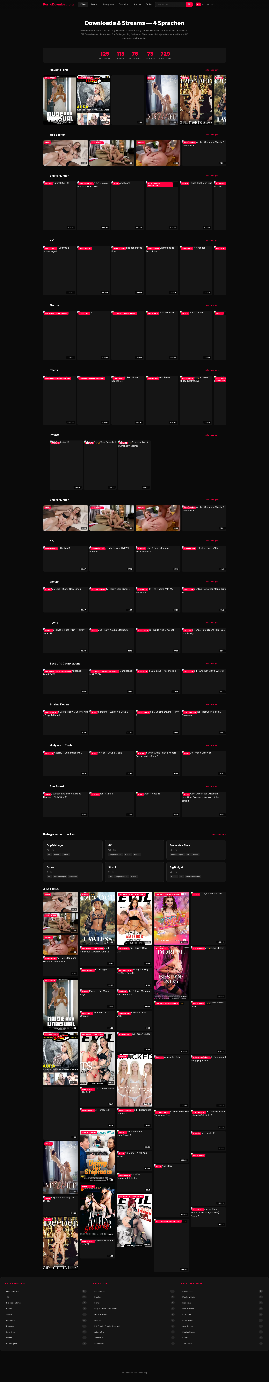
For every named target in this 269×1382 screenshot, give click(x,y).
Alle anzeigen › (212, 70)
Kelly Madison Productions (134, 1308)
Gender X (134, 1338)
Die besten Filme (45, 1303)
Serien (149, 4)
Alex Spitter (222, 1343)
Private (134, 1303)
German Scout (134, 1314)
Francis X (222, 1303)
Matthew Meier (222, 1297)
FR (212, 4)
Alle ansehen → (219, 834)
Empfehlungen (45, 1291)
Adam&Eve (134, 1332)
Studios (137, 4)
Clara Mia (222, 1314)
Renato (222, 1338)
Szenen (94, 4)
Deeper (134, 1320)
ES (208, 4)
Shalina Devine (222, 1332)
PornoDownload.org (58, 4)
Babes (45, 1308)
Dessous (45, 1326)
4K (45, 1297)
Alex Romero (222, 1326)
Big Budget (45, 1320)
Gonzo (45, 1338)
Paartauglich (45, 1343)
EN (203, 4)
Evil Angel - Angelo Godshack (134, 1326)
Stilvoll (45, 1314)
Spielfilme (45, 1332)
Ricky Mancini (222, 1320)
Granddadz (134, 1343)
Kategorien (108, 4)
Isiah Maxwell (222, 1308)
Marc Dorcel (134, 1291)
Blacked (134, 1297)
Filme (83, 4)
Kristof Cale (222, 1291)
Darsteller (123, 4)
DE (198, 4)
